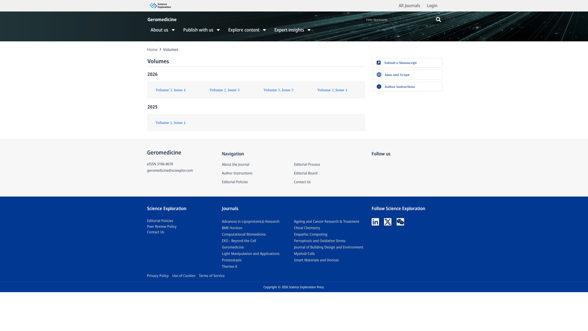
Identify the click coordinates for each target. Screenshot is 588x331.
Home (152, 49)
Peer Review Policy (162, 226)
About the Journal (235, 164)
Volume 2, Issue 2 (279, 90)
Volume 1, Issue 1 (171, 122)
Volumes (170, 49)
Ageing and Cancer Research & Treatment (326, 221)
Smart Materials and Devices (316, 260)
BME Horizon (232, 227)
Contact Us (302, 181)
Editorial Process (307, 164)
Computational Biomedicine (244, 234)
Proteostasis (232, 260)
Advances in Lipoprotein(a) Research (251, 221)
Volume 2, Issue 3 (225, 90)
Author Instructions (237, 173)
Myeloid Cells (304, 253)
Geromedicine (233, 247)
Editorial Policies (235, 181)
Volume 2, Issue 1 (332, 90)
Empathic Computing (310, 234)
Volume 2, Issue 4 (171, 90)
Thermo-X (229, 266)
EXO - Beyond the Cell (239, 240)
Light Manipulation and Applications (251, 253)
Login (432, 6)
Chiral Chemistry (307, 227)
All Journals (409, 6)
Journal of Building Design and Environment (328, 247)
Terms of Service (212, 275)
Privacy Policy (158, 275)
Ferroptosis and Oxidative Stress (319, 240)
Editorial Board (305, 173)
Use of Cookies (183, 275)
